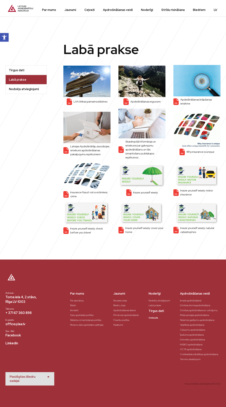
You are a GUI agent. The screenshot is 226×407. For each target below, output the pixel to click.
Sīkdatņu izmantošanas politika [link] (85, 320)
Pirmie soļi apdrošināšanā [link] (126, 315)
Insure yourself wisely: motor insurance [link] (196, 192)
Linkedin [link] (11, 343)
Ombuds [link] (153, 317)
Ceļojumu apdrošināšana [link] (192, 329)
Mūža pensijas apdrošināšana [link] (194, 315)
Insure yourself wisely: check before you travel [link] (86, 230)
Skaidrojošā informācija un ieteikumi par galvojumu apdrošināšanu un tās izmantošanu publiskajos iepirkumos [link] (140, 149)
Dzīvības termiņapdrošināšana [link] (195, 305)
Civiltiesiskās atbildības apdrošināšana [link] (199, 354)
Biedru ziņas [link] (119, 305)
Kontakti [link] (74, 310)
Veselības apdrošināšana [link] (192, 324)
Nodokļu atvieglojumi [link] (159, 300)
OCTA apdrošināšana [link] (191, 349)
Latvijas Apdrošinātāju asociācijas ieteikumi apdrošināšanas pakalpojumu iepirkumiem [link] (89, 150)
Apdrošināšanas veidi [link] (118, 10)
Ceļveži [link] (89, 10)
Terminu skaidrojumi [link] (190, 359)
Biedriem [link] (199, 10)
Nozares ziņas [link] (120, 300)
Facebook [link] (13, 335)
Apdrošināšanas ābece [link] (124, 310)
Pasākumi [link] (118, 324)
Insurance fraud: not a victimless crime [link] (88, 194)
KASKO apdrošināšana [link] (191, 344)
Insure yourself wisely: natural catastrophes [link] (197, 230)
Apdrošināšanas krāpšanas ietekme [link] (196, 101)
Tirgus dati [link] (156, 311)
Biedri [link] (73, 305)
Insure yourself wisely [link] (145, 192)
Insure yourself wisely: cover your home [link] (144, 230)
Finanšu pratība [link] (121, 320)
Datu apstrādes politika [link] (81, 315)
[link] (4, 37)
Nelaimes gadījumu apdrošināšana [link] (197, 320)
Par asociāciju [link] (77, 300)
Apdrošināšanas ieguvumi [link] (145, 101)
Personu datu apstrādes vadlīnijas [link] (86, 324)
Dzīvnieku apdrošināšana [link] (192, 339)
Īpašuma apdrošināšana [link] (192, 334)
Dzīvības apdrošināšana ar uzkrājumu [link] (199, 310)
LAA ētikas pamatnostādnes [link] (90, 101)
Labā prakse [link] (155, 305)
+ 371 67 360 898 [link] (18, 313)
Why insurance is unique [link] (200, 152)
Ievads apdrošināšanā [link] (190, 300)
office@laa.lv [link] (15, 324)
